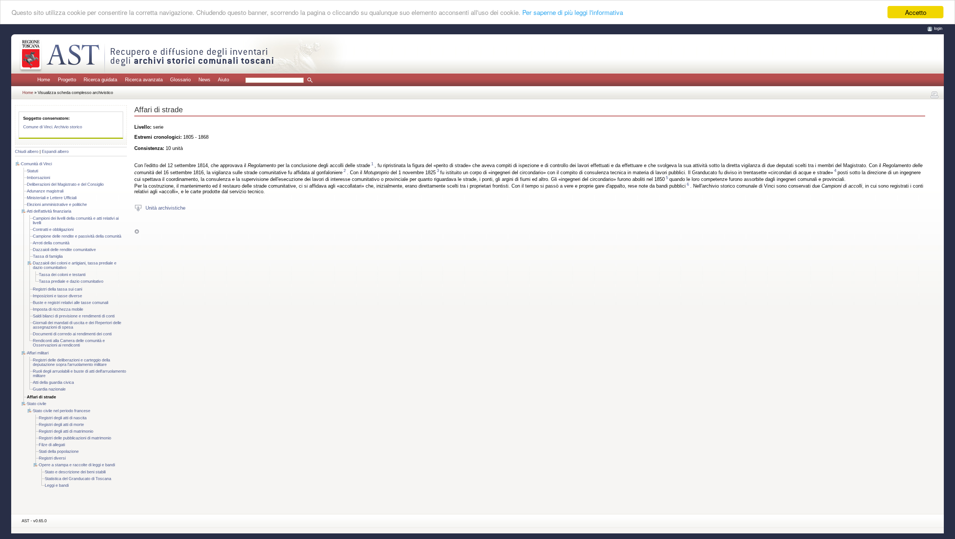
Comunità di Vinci (36, 164)
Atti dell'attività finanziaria (49, 211)
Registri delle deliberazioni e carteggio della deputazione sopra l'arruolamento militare (71, 362)
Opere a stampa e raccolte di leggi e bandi (77, 465)
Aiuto (223, 79)
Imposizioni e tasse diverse (57, 296)
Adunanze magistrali (45, 191)
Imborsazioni (38, 177)
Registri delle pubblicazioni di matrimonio (75, 438)
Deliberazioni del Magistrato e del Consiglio (65, 184)
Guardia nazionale (49, 389)
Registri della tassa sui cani (57, 289)
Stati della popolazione (59, 451)
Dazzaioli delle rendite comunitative (64, 249)
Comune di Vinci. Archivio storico (52, 127)
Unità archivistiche (165, 207)
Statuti (32, 171)
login (938, 28)
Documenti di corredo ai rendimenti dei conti (72, 334)
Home (43, 79)
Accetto (915, 12)
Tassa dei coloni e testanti (62, 274)
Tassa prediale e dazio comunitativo (71, 281)
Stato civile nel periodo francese (61, 410)
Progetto (67, 79)
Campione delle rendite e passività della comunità (77, 236)
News (204, 79)
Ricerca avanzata (144, 79)
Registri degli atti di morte (61, 424)
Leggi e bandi (57, 485)
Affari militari (37, 353)
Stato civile (36, 403)
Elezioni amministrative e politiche (57, 204)
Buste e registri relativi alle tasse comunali (70, 302)
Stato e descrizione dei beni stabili (75, 472)
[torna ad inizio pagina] (136, 231)
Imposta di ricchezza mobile (58, 309)
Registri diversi (52, 458)
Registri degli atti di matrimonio (66, 431)
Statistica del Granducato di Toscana (78, 478)
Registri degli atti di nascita (63, 418)
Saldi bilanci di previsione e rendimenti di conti (74, 316)
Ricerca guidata (100, 79)
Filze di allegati (52, 444)
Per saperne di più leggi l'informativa (572, 12)
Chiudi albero (26, 151)
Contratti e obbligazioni (53, 229)
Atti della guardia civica (53, 382)
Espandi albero (55, 151)
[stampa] (934, 95)
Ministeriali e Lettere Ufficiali (51, 197)
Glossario (180, 79)
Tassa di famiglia (48, 256)
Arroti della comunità (51, 243)
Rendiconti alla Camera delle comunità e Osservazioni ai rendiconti (69, 342)
